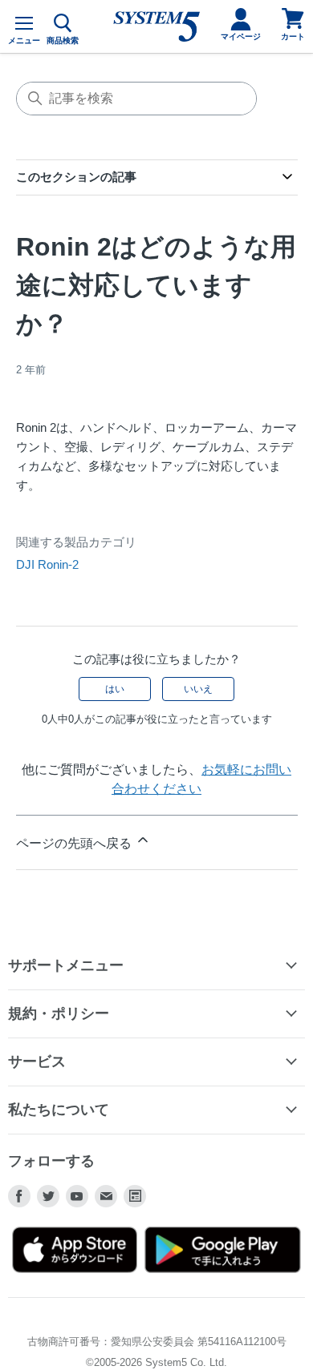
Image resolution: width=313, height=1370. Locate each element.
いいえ (198, 689)
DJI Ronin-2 (47, 564)
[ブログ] (135, 1196)
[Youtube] (77, 1196)
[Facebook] (19, 1196)
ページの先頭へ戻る (75, 843)
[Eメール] (106, 1196)
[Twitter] (48, 1196)
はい (114, 689)
